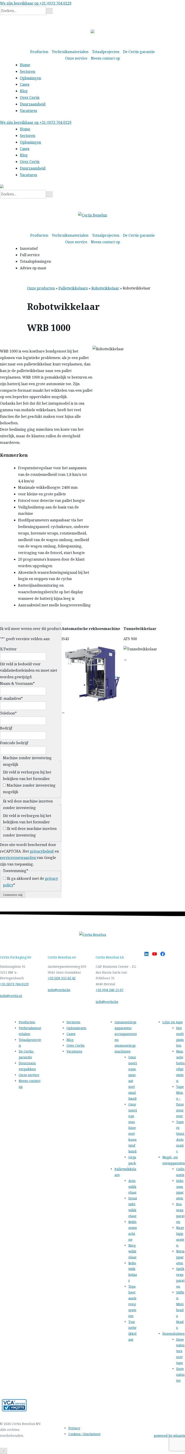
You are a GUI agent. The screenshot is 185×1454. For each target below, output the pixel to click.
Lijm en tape (172, 1022)
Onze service (76, 58)
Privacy (74, 1428)
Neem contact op (105, 58)
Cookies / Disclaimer (84, 1434)
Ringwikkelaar (132, 1251)
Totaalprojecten (105, 51)
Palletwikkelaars (73, 288)
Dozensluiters (173, 1333)
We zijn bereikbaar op (35, 3)
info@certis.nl (11, 996)
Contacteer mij (12, 895)
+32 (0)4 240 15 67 (109, 990)
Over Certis (29, 97)
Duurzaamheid (33, 104)
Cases (24, 84)
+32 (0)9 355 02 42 (62, 978)
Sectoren (27, 71)
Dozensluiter (180, 1374)
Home (25, 64)
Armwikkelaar (132, 1187)
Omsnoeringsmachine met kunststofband (132, 1127)
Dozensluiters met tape (180, 1351)
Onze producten (41, 288)
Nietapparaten (180, 1257)
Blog (24, 90)
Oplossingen (30, 77)
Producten (39, 51)
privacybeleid (42, 851)
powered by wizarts (169, 1435)
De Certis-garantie (139, 51)
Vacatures (28, 110)
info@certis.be (59, 990)
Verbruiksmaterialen (70, 51)
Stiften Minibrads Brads (180, 1310)
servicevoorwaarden (18, 857)
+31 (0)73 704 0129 (14, 984)
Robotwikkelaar (105, 288)
